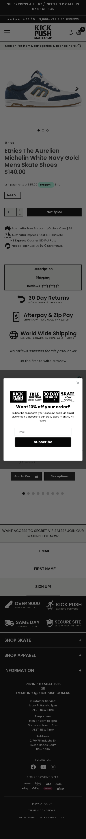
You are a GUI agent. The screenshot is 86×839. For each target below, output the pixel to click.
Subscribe (43, 442)
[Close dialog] (78, 383)
